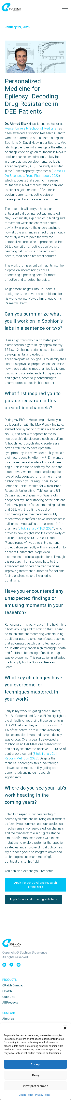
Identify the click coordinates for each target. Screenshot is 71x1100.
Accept (36, 1064)
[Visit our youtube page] (19, 965)
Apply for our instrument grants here (33, 899)
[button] (65, 1028)
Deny (35, 1075)
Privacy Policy (42, 1095)
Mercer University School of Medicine (30, 128)
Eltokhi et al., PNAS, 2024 (36, 528)
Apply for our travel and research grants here (35, 884)
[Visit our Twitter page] (11, 965)
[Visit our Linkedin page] (4, 965)
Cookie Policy (26, 1095)
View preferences (35, 1086)
